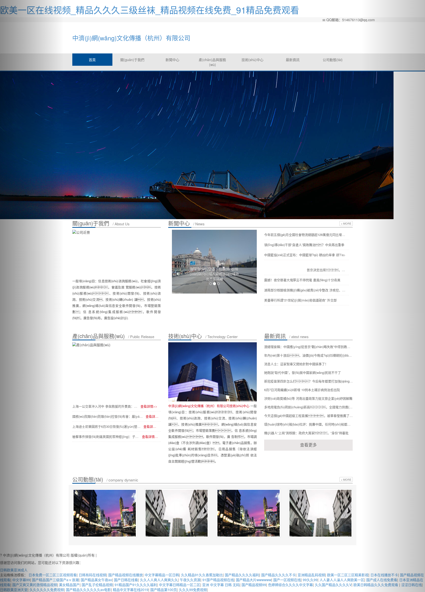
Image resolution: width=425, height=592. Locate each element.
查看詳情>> (148, 406)
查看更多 (308, 445)
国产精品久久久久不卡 (278, 574)
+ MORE (346, 223)
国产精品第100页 (163, 589)
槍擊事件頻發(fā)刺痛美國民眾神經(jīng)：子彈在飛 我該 (105, 436)
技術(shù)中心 (252, 59)
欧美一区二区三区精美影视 (347, 574)
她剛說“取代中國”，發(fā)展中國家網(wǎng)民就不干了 (302, 372)
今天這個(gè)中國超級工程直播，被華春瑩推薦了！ (308, 415)
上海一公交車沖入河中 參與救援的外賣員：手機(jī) (105, 406)
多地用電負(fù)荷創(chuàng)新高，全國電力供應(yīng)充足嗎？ (308, 407)
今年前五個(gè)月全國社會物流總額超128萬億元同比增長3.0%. (305, 234)
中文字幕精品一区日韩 (162, 574)
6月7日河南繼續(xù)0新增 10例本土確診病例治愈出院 (302, 389)
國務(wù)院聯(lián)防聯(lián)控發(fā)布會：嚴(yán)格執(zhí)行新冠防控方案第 (107, 416)
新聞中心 (172, 59)
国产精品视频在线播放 (125, 574)
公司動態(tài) (333, 59)
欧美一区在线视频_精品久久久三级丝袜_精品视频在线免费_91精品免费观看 (149, 9)
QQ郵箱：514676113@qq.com (350, 19)
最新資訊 (293, 59)
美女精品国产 (69, 584)
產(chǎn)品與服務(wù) (212, 62)
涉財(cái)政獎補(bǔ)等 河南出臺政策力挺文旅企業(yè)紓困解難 (308, 398)
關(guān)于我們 (132, 59)
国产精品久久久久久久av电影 (88, 589)
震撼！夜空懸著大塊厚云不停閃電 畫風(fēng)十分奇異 (302, 280)
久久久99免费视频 (193, 589)
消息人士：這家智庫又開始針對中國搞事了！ (296, 364)
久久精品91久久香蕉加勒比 (202, 574)
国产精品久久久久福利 (242, 574)
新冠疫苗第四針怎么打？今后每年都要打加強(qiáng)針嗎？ (308, 381)
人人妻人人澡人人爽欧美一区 (341, 579)
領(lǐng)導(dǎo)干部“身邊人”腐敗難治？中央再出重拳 (304, 244)
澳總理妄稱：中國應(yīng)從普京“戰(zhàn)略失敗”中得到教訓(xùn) (308, 346)
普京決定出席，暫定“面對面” (327, 269)
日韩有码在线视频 (92, 574)
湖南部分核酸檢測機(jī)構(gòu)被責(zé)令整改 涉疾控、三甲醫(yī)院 (305, 290)
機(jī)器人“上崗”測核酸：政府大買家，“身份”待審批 (306, 432)
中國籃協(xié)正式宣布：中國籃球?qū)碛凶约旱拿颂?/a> (305, 254)
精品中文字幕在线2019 (130, 589)
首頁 (92, 59)
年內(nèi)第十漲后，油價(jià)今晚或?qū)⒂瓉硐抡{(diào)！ (308, 355)
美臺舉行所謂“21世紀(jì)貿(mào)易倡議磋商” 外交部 (300, 300)
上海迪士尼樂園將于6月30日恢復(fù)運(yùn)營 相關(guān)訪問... (106, 426)
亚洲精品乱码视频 (311, 574)
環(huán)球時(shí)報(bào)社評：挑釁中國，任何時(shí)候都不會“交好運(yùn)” (308, 424)
